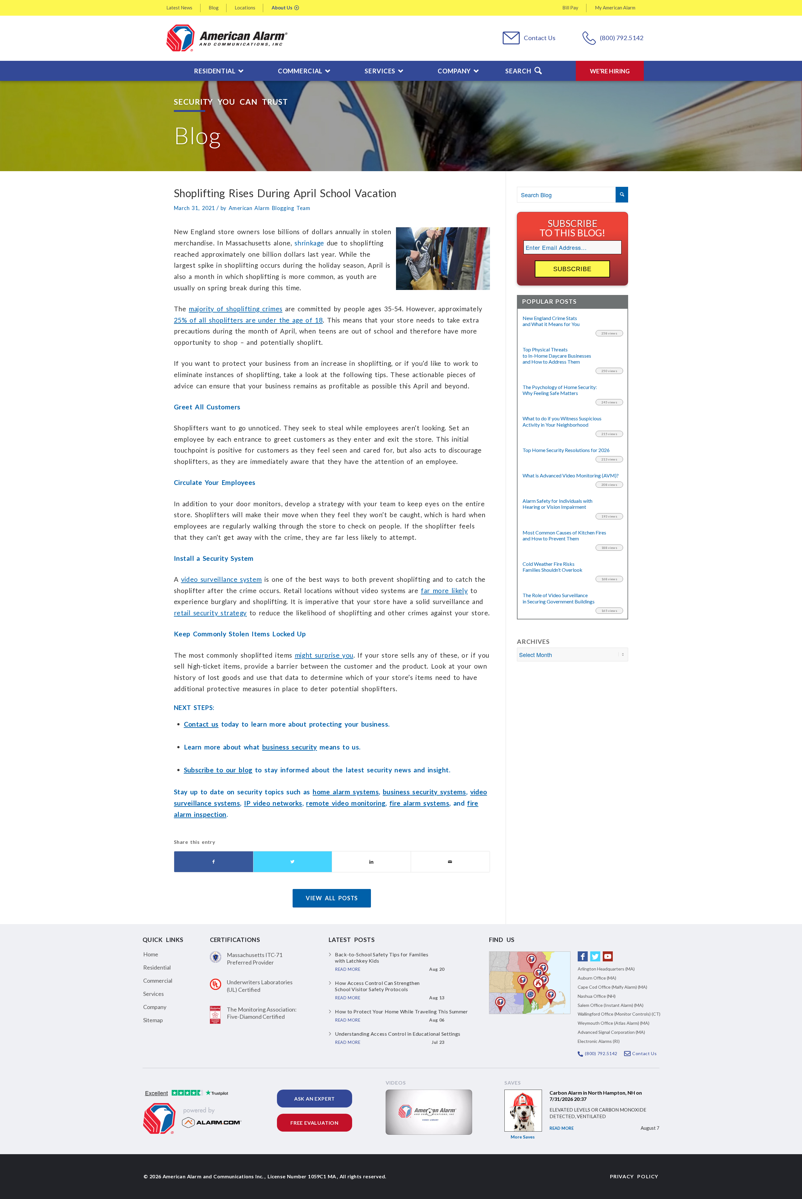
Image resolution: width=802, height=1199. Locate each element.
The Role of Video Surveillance (559, 598)
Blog (214, 7)
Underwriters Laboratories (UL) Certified (260, 986)
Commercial (157, 980)
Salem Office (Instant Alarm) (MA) (610, 1005)
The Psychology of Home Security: (560, 390)
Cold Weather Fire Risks (552, 567)
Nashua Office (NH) (597, 996)
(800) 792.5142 (622, 37)
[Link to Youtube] (608, 956)
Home (150, 954)
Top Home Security (566, 450)
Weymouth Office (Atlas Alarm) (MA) (613, 1023)
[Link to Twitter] (595, 956)
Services (153, 993)
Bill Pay (570, 7)
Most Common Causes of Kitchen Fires (564, 535)
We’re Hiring (610, 71)
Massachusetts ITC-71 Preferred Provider (254, 958)
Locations (245, 7)
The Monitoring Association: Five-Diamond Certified (262, 1013)
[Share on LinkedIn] (371, 861)
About (282, 7)
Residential (157, 967)
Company (154, 1006)
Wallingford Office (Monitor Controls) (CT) (619, 1014)
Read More (561, 1128)
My (615, 7)
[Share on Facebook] (213, 861)
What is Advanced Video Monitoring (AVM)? (571, 475)
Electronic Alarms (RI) (599, 1041)
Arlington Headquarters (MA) (606, 968)
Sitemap (153, 1020)
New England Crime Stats (551, 321)
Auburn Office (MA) (597, 978)
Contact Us (539, 37)
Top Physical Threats (557, 355)
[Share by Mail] (450, 861)
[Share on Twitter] (292, 861)
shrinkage (310, 243)
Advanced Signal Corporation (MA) (611, 1032)
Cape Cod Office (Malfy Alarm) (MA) (612, 987)
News (179, 7)
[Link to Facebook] (583, 956)
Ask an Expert (314, 1099)
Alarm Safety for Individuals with (557, 504)
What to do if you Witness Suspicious (562, 421)
